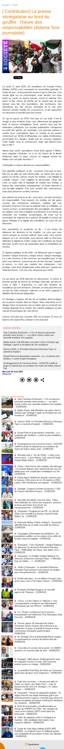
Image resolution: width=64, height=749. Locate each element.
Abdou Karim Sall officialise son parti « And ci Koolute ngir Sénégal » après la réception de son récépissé (31, 343)
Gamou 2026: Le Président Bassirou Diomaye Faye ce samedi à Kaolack (38, 422)
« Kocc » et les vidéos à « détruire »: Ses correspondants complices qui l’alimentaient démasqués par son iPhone (35, 603)
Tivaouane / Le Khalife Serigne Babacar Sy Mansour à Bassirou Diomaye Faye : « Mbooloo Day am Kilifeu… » (37, 558)
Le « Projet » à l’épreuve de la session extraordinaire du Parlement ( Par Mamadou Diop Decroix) (38, 614)
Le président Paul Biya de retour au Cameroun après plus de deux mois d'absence (38, 671)
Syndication (33, 744)
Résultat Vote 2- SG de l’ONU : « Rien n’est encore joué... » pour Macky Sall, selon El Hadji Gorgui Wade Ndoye (37, 457)
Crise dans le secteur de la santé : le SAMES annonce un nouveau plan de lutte (37, 649)
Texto (15, 5)
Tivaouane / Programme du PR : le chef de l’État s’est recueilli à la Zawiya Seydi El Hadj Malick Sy (36, 513)
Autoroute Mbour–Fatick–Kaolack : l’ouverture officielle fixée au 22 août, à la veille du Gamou (38, 523)
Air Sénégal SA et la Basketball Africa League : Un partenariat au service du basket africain (38, 637)
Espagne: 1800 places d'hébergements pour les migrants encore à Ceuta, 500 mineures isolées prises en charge (37, 661)
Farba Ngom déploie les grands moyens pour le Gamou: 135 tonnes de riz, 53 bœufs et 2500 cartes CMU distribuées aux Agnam (37, 480)
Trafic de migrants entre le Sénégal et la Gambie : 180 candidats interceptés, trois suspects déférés (35, 720)
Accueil (5, 5)
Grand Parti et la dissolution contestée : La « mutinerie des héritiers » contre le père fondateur (31, 357)
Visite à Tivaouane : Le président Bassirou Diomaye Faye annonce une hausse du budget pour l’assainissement (37, 570)
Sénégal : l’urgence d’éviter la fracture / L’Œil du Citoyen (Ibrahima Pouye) (37, 490)
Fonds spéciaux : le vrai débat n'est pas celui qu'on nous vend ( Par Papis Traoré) (37, 579)
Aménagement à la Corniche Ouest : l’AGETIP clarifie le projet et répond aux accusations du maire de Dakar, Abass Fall (32, 365)
